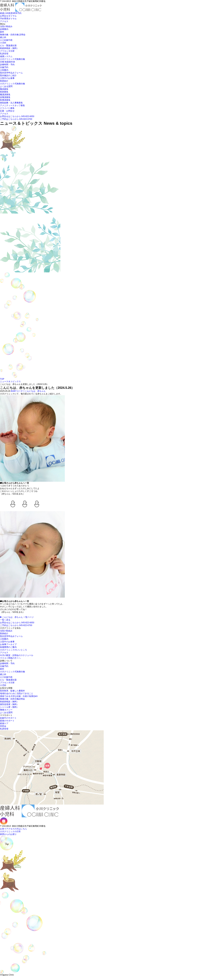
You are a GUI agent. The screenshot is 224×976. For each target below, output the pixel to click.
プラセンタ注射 (7, 51)
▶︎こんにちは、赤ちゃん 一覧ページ (17, 617)
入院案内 (4, 70)
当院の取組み (6, 26)
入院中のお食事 (7, 78)
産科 (2, 32)
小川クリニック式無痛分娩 (12, 59)
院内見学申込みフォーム (11, 73)
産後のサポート (7, 721)
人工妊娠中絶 (6, 40)
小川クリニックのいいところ (13, 650)
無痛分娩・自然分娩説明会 (12, 699)
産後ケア (4, 723)
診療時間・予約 (7, 64)
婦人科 (3, 37)
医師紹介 (4, 81)
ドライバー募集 (7, 108)
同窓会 (3, 726)
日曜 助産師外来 (7, 62)
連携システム (6, 56)
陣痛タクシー (6, 710)
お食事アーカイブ (8, 644)
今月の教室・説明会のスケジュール (16, 655)
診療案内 (4, 29)
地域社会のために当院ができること (16, 693)
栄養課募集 (5, 97)
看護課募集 (5, 94)
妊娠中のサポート (8, 718)
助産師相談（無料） (9, 48)
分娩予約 (4, 67)
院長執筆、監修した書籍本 (12, 691)
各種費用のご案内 (8, 647)
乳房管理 (4, 54)
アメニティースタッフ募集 (12, 105)
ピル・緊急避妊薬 (8, 45)
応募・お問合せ (7, 111)
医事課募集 (5, 100)
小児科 (3, 43)
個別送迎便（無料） (9, 704)
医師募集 (4, 92)
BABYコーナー (18, 391)
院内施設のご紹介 (8, 75)
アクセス (4, 114)
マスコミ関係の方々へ (10, 658)
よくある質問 (6, 86)
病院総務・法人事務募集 (11, 103)
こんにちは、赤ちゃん (35, 391)
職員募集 (4, 89)
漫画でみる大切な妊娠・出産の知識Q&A (19, 696)
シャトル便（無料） (9, 707)
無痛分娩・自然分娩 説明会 (12, 34)
